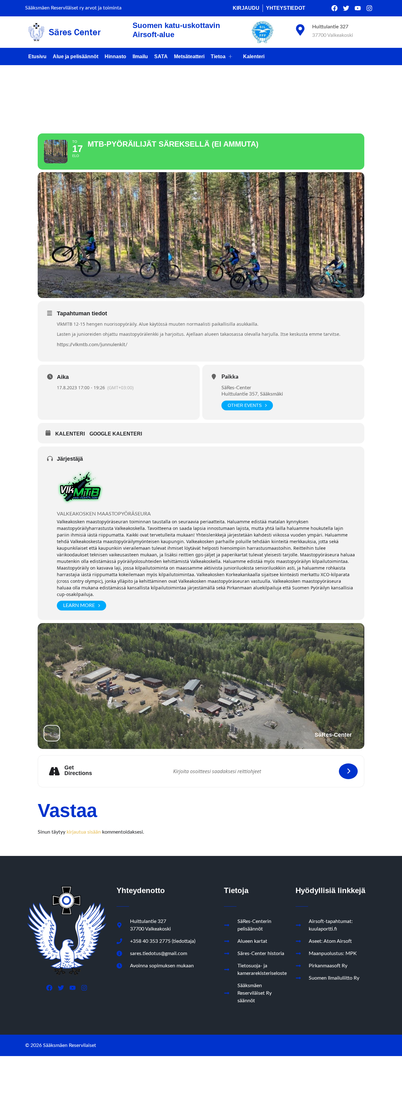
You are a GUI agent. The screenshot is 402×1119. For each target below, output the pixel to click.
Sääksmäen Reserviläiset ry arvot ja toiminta (73, 7)
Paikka (229, 377)
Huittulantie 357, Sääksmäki (252, 393)
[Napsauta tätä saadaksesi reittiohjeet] (348, 771)
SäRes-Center (236, 387)
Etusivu (37, 56)
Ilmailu (140, 56)
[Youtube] (358, 8)
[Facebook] (334, 8)
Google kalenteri (116, 433)
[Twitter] (346, 8)
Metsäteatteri (189, 56)
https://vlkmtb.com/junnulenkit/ (92, 344)
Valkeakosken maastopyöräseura (104, 513)
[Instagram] (369, 8)
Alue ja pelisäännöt (75, 56)
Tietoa (218, 56)
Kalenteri (253, 56)
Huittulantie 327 (330, 26)
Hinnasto (115, 56)
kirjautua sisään (84, 832)
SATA (161, 56)
